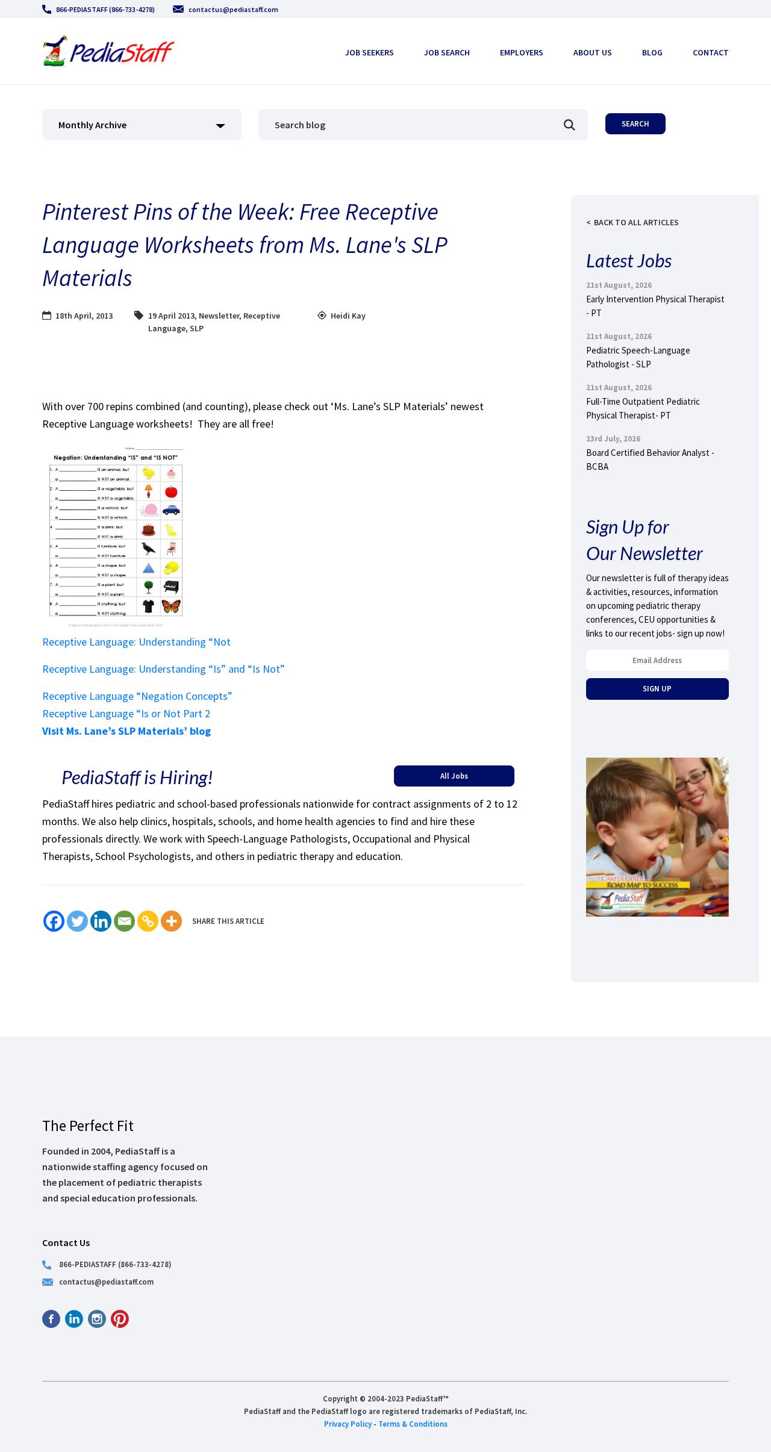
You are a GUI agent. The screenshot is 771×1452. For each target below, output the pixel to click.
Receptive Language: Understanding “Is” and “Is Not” (163, 669)
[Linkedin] (100, 921)
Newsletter (219, 315)
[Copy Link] (147, 921)
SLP (197, 328)
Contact (711, 52)
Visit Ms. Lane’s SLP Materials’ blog (126, 731)
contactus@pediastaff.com (233, 9)
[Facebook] (53, 921)
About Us (592, 52)
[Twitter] (77, 921)
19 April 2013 (171, 315)
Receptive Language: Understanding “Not (136, 642)
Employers (521, 52)
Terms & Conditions (413, 1424)
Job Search (447, 52)
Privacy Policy (348, 1424)
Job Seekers (369, 52)
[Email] (124, 921)
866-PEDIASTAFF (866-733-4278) (105, 9)
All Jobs (454, 776)
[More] (171, 921)
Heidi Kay (348, 315)
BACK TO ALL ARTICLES (636, 222)
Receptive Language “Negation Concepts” (137, 696)
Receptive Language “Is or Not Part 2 (126, 713)
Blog (652, 52)
